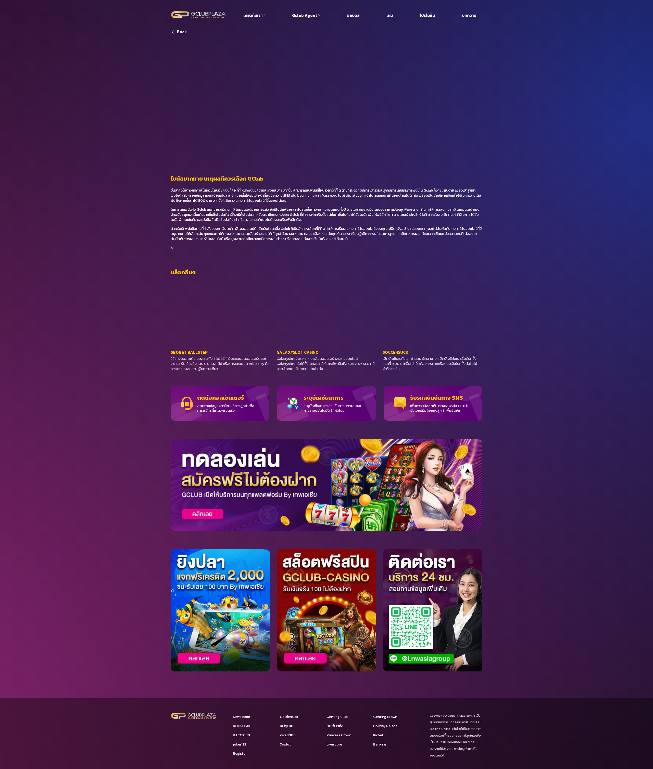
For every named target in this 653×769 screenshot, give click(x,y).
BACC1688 (241, 735)
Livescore (334, 744)
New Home (241, 716)
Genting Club (337, 716)
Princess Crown (338, 735)
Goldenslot (289, 716)
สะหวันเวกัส (335, 726)
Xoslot (285, 744)
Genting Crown (385, 716)
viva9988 (288, 735)
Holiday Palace (385, 726)
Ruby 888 (288, 726)
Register (240, 753)
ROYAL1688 (242, 726)
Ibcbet (378, 735)
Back (182, 32)
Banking (379, 744)
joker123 (239, 744)
